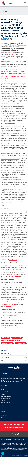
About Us (3, 400)
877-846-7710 (4, 415)
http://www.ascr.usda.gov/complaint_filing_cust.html (12, 443)
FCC (17, 340)
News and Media (4, 404)
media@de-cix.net (6, 317)
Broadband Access (7, 343)
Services (2, 389)
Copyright (17, 455)
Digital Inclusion (17, 337)
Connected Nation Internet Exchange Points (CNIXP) (12, 58)
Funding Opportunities (6, 396)
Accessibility (25, 455)
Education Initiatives (5, 402)
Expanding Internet (7, 340)
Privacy (21, 455)
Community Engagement (6, 391)
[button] (2, 453)
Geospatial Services (5, 398)
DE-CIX (13, 54)
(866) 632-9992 (11, 444)
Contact (3, 407)
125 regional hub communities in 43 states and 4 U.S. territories (13, 77)
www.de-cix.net (13, 259)
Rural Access (5, 337)
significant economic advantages (10, 158)
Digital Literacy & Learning (7, 394)
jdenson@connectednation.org (9, 327)
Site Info (13, 455)
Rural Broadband (20, 343)
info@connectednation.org (7, 417)
